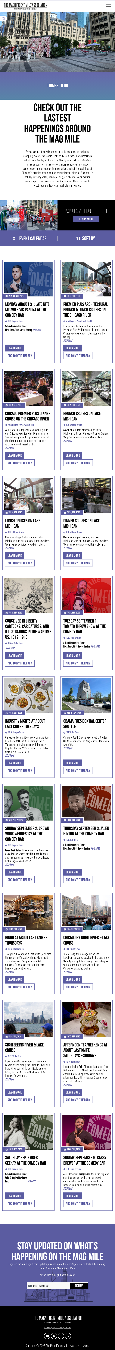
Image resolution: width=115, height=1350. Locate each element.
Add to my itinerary (20, 356)
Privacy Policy (74, 1346)
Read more (37, 330)
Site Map (86, 1346)
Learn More (86, 219)
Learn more (15, 348)
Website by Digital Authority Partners (57, 1328)
